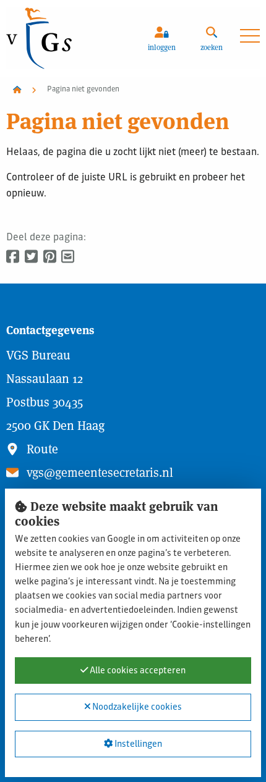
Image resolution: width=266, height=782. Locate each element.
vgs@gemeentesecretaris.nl (98, 473)
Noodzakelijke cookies (136, 708)
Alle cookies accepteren (137, 670)
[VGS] (68, 38)
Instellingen (137, 744)
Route (41, 449)
